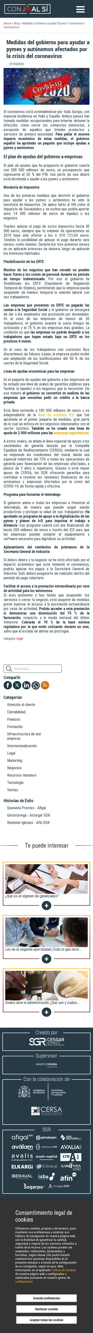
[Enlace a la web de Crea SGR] (70, 1160)
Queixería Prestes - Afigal (26, 808)
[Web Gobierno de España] (46, 1092)
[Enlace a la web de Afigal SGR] (22, 1140)
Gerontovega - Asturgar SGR (28, 815)
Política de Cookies (63, 1270)
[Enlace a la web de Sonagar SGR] (58, 1188)
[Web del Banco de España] (46, 1069)
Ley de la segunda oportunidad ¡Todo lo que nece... (43, 949)
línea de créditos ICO (56, 415)
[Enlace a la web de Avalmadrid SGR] (46, 1160)
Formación (15, 726)
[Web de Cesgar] (46, 1046)
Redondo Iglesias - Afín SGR (28, 822)
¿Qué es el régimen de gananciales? (32, 896)
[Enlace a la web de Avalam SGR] (22, 1150)
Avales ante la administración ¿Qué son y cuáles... (42, 1002)
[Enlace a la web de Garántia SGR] (70, 1169)
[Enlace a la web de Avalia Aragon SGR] (70, 1150)
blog (17, 23)
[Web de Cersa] (46, 1112)
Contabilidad (16, 712)
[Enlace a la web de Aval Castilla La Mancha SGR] (70, 1140)
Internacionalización (22, 746)
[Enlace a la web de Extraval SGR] (46, 1169)
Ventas (12, 790)
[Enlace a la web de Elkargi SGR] (22, 1169)
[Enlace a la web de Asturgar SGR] (46, 1140)
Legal (19, 638)
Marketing (14, 760)
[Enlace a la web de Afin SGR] (70, 1179)
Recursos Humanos (21, 775)
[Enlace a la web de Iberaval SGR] (22, 1179)
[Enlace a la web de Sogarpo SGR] (34, 1188)
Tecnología (15, 782)
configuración (24, 1281)
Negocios (14, 768)
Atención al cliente (21, 704)
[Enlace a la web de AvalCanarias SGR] (46, 1150)
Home (7, 23)
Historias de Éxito (18, 800)
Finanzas (13, 719)
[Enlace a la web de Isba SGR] (46, 1179)
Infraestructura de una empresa (24, 736)
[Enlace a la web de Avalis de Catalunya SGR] (22, 1160)
